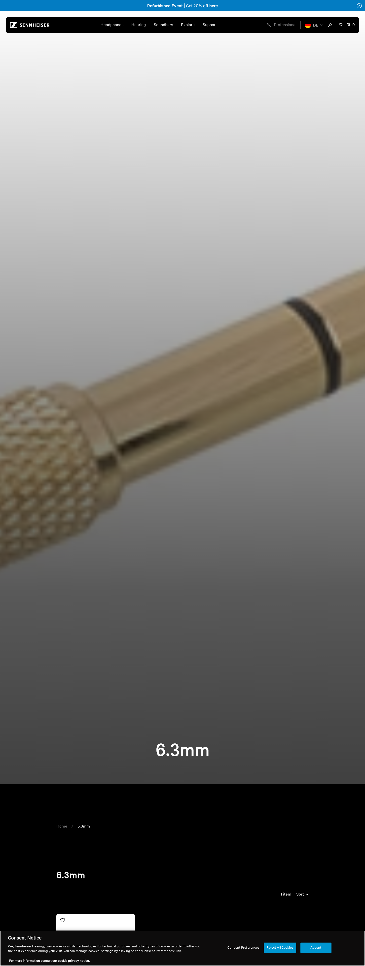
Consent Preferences (243, 947)
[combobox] (331, 25)
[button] (314, 25)
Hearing (138, 25)
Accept (315, 947)
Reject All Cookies (279, 947)
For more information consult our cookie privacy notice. (49, 961)
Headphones (112, 25)
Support (210, 25)
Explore (188, 25)
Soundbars (163, 25)
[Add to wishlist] (62, 920)
